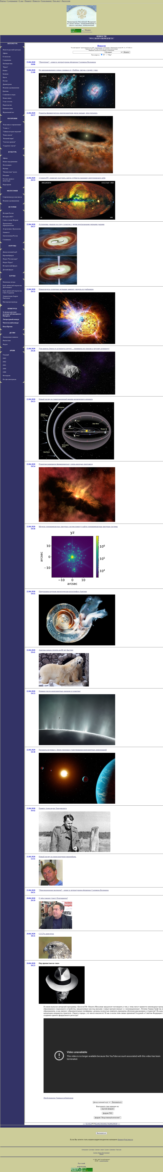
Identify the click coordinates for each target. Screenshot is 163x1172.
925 (99, 1124)
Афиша (5, 53)
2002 (4, 362)
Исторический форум (10, 266)
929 (112, 1124)
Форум (5, 344)
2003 (4, 358)
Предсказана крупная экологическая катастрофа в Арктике (63, 591)
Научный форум (8, 255)
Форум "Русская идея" (10, 259)
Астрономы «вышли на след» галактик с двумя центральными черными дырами (71, 224)
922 (90, 1124)
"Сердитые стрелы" (9, 146)
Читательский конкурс (11, 323)
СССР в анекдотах (46, 934)
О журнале (91, 1149)
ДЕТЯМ (12, 333)
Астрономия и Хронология (12, 229)
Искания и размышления (11, 88)
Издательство (7, 105)
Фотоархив (6, 375)
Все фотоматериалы (9, 379)
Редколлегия (85, 1149)
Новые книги (7, 98)
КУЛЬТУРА (12, 152)
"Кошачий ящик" (8, 138)
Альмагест (6, 232)
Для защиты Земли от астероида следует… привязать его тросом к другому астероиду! (74, 349)
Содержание (12, 1)
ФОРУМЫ (12, 246)
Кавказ (5, 70)
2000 (4, 369)
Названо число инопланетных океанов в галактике (59, 691)
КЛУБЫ (12, 276)
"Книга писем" (7, 135)
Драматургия (7, 84)
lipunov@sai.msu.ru (125, 1140)
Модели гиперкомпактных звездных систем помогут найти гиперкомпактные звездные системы (78, 527)
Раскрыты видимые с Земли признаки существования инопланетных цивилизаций (73, 750)
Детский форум (8, 270)
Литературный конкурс (11, 319)
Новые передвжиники (10, 161)
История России (8, 213)
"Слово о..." (6, 128)
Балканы (5, 74)
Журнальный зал (8, 112)
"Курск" (5, 67)
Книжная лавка (8, 108)
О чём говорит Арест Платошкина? (53, 898)
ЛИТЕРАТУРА (12, 43)
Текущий (6, 355)
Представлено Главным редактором (58, 1098)
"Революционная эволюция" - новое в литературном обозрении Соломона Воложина (74, 890)
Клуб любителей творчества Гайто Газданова (12, 292)
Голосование (46, 1)
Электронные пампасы (10, 337)
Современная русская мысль (12, 197)
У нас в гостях (7, 101)
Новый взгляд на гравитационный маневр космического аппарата (66, 399)
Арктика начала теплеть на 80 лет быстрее (56, 650)
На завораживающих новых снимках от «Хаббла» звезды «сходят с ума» (68, 70)
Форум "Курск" (8, 262)
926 (103, 1124)
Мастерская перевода (10, 302)
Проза (5, 77)
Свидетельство (98, 47)
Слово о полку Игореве (10, 220)
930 (116, 1124)
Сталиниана (7, 239)
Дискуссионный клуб (10, 252)
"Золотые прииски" (9, 142)
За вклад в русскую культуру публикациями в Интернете (12, 314)
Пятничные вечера (9, 282)
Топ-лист (56, 1)
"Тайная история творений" (12, 131)
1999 (4, 372)
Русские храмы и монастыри (8, 180)
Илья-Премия (7, 326)
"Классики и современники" (12, 125)
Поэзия (5, 81)
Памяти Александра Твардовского (53, 808)
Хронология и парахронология (8, 224)
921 (87, 1124)
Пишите (28, 1)
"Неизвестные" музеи (10, 172)
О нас (21, 1)
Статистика (112, 1149)
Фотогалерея (7, 165)
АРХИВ (12, 350)
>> (119, 1124)
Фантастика (7, 340)
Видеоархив (7, 184)
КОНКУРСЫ (12, 308)
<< (84, 1124)
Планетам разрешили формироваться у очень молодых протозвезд (66, 464)
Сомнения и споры (9, 95)
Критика (5, 91)
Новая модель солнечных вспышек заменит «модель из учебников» (66, 289)
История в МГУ (8, 217)
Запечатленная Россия (10, 236)
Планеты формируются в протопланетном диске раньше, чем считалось (68, 113)
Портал (3, 1)
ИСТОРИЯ (12, 207)
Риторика (6, 175)
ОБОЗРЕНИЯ (12, 118)
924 (96, 1124)
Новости (36, 1)
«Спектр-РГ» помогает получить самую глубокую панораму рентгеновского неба (72, 178)
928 (109, 1124)
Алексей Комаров (103, 1161)
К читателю (7, 57)
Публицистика (7, 63)
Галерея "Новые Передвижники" (101, 1152)
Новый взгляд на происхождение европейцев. (57, 857)
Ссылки (107, 1149)
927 (106, 1124)
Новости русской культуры (12, 50)
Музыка (5, 168)
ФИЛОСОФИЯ (12, 191)
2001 (4, 365)
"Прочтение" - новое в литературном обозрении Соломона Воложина (67, 62)
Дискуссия (65, 1)
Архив (102, 1149)
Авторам (97, 1149)
